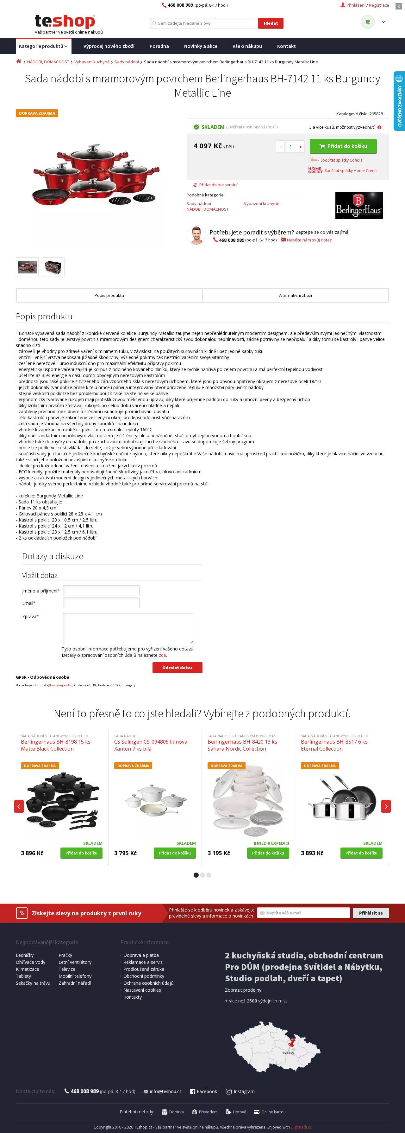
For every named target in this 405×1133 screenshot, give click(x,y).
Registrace (379, 5)
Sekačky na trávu (33, 983)
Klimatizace (27, 969)
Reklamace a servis (143, 962)
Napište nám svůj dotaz (309, 240)
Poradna (159, 46)
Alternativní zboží (295, 295)
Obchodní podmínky (143, 976)
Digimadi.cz (301, 1127)
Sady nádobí (127, 62)
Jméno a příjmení (41, 591)
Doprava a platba (141, 955)
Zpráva (30, 616)
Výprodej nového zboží (109, 46)
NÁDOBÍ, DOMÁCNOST (48, 62)
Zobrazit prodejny (243, 990)
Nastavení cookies (142, 990)
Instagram (244, 1091)
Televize (67, 969)
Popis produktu (109, 295)
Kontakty (132, 997)
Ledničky (25, 955)
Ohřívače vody (30, 962)
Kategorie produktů (41, 46)
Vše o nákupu (247, 46)
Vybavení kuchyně (91, 62)
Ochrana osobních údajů (148, 983)
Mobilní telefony (75, 976)
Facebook (207, 1091)
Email (29, 603)
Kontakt (286, 46)
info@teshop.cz (166, 1091)
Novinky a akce (200, 46)
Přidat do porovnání (218, 185)
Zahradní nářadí (75, 983)
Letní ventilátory (75, 962)
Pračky (65, 955)
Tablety (23, 976)
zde (162, 655)
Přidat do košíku (347, 146)
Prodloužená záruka (143, 969)
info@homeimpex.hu (57, 685)
